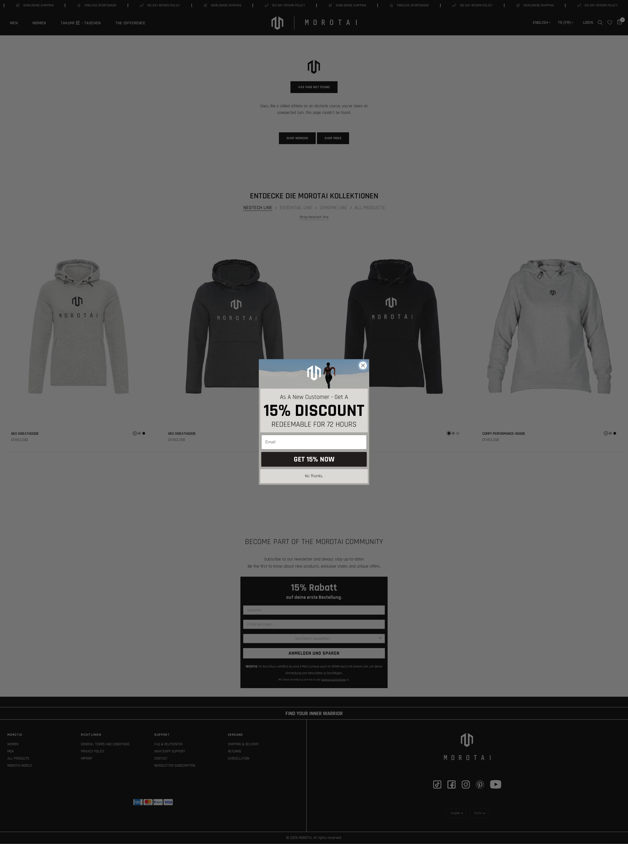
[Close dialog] (363, 365)
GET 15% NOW (314, 459)
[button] (314, 477)
